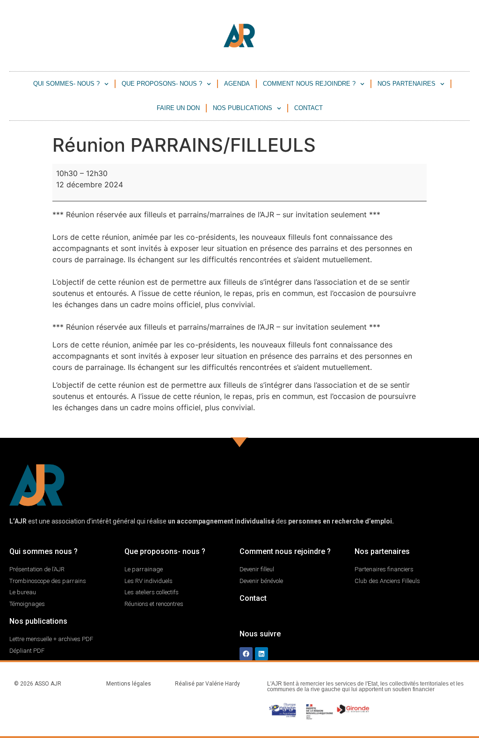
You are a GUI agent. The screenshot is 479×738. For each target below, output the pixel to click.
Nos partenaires (406, 83)
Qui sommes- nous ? (66, 83)
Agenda (237, 83)
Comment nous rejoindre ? (309, 83)
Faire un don (178, 107)
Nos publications (242, 107)
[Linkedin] (261, 653)
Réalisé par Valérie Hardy (207, 683)
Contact (308, 107)
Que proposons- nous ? (162, 83)
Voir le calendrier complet (381, 425)
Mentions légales (128, 683)
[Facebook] (246, 653)
